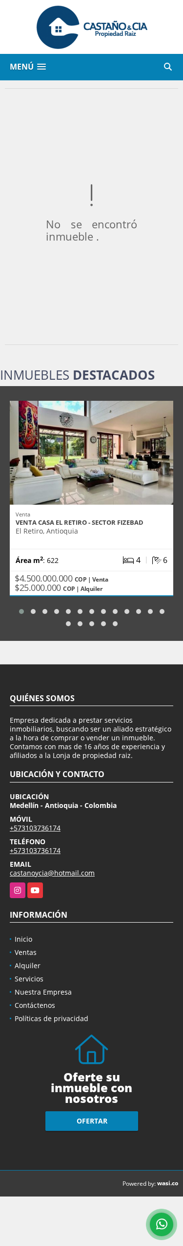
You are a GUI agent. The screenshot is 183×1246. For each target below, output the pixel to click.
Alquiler (28, 965)
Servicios (29, 978)
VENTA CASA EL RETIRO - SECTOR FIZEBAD (79, 522)
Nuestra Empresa (43, 992)
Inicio (23, 939)
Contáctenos (35, 1005)
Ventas (26, 952)
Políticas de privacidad (51, 1018)
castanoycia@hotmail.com (52, 873)
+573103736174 (35, 827)
